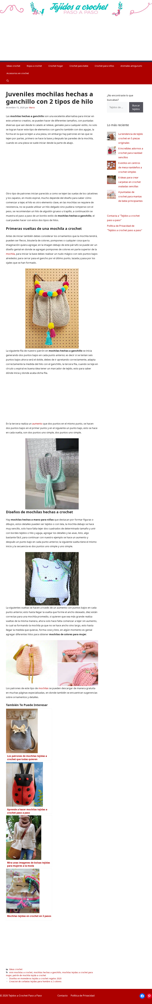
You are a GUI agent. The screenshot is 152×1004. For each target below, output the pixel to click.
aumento (37, 423)
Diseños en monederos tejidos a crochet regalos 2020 (35, 978)
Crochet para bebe (78, 65)
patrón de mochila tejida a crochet (29, 975)
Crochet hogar (55, 65)
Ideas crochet (13, 65)
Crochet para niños (104, 65)
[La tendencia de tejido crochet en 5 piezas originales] (111, 137)
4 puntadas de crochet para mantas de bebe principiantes (130, 196)
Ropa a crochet (34, 65)
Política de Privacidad (83, 995)
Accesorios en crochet (18, 73)
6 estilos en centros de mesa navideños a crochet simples (130, 167)
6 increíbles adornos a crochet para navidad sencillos (130, 153)
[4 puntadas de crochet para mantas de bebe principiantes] (111, 195)
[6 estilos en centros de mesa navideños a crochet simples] (111, 166)
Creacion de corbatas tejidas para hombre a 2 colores (35, 981)
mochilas (43, 688)
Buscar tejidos (136, 107)
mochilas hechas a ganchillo (47, 972)
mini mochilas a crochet (21, 972)
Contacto (62, 995)
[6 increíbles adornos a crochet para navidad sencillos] (111, 151)
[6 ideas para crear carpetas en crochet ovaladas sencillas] (111, 180)
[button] (7, 80)
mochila (10, 253)
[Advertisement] (76, 40)
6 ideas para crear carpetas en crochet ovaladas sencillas (129, 182)
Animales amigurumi (131, 65)
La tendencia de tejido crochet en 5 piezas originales (130, 138)
